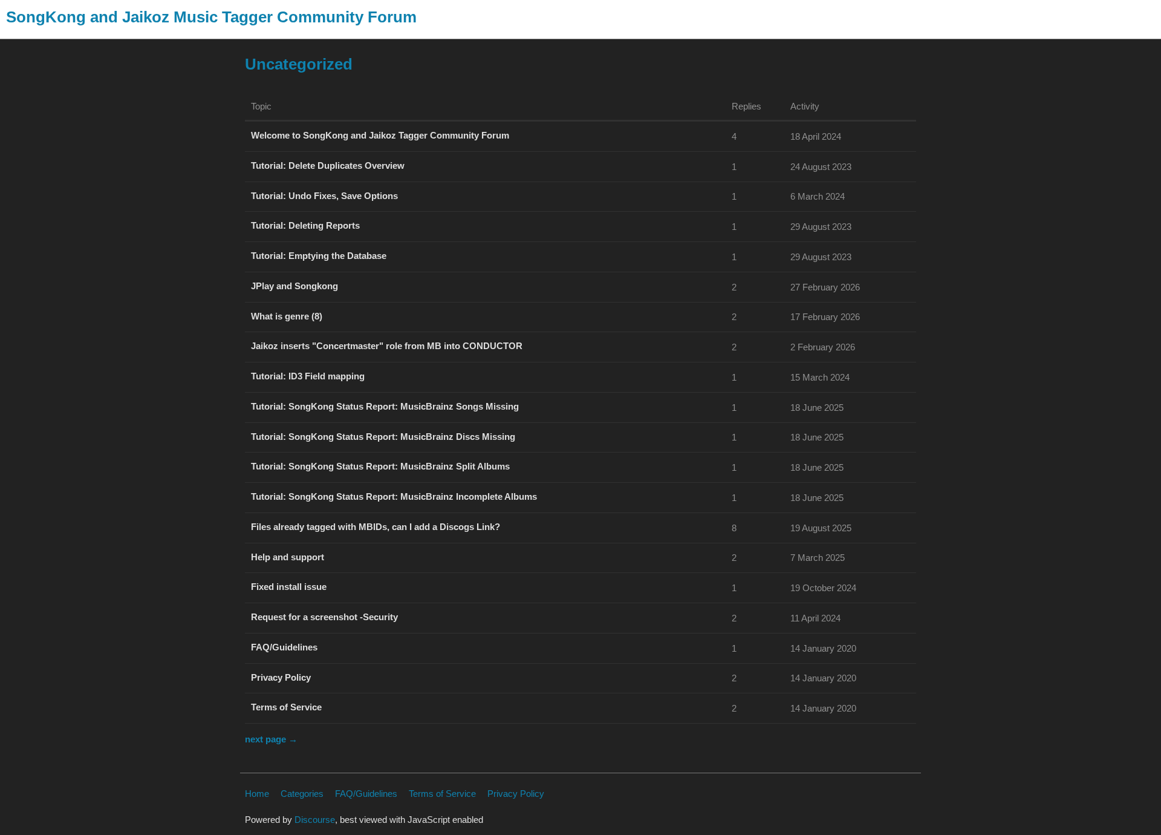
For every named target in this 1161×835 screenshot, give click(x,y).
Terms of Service (442, 793)
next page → (271, 739)
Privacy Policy (515, 793)
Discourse (314, 819)
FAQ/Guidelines (366, 793)
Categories (302, 793)
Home (257, 793)
